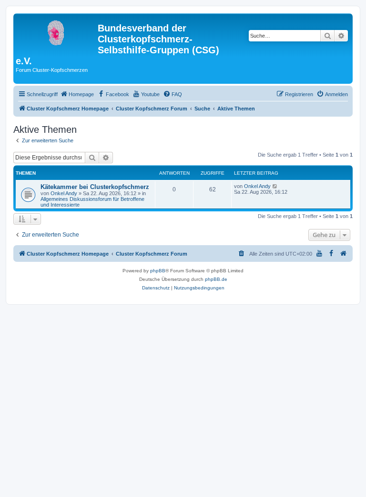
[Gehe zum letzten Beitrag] (275, 186)
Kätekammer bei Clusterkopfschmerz (95, 186)
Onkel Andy (64, 193)
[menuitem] (77, 94)
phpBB (157, 270)
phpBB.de (216, 279)
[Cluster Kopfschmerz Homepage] (57, 31)
